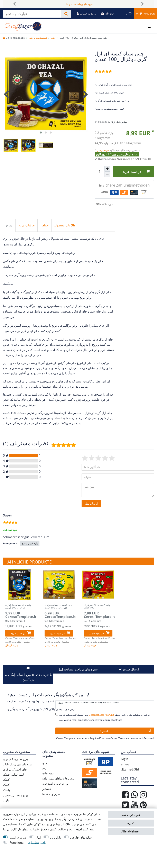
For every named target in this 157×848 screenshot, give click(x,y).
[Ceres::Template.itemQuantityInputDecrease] (107, 174)
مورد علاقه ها (106, 204)
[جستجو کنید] (66, 14)
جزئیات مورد (26, 225)
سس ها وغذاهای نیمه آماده (58, 778)
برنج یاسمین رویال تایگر (17, 764)
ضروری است (18, 837)
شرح (9, 225)
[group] (19, 584)
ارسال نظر (91, 503)
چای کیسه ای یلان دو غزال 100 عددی (97, 607)
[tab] (9, 225)
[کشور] (119, 13)
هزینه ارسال (103, 150)
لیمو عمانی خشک (13, 774)
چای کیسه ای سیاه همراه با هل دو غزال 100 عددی (58, 607)
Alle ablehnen (130, 831)
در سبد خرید (132, 171)
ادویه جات (48, 773)
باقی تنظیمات (37, 842)
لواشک (7, 790)
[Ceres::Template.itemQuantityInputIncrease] (107, 169)
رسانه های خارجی (81, 837)
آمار (38, 837)
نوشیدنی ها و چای (37, 37)
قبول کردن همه (131, 815)
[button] (14, 4)
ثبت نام (125, 764)
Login (124, 759)
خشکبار (46, 789)
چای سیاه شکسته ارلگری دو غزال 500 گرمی (18, 607)
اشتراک (103, 731)
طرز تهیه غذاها (51, 794)
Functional (17, 842)
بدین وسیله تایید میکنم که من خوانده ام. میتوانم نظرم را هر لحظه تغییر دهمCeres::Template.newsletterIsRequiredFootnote (104, 717)
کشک (6, 780)
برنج (44, 768)
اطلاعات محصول (65, 225)
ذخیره (130, 823)
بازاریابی (55, 837)
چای (52, 37)
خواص (44, 225)
